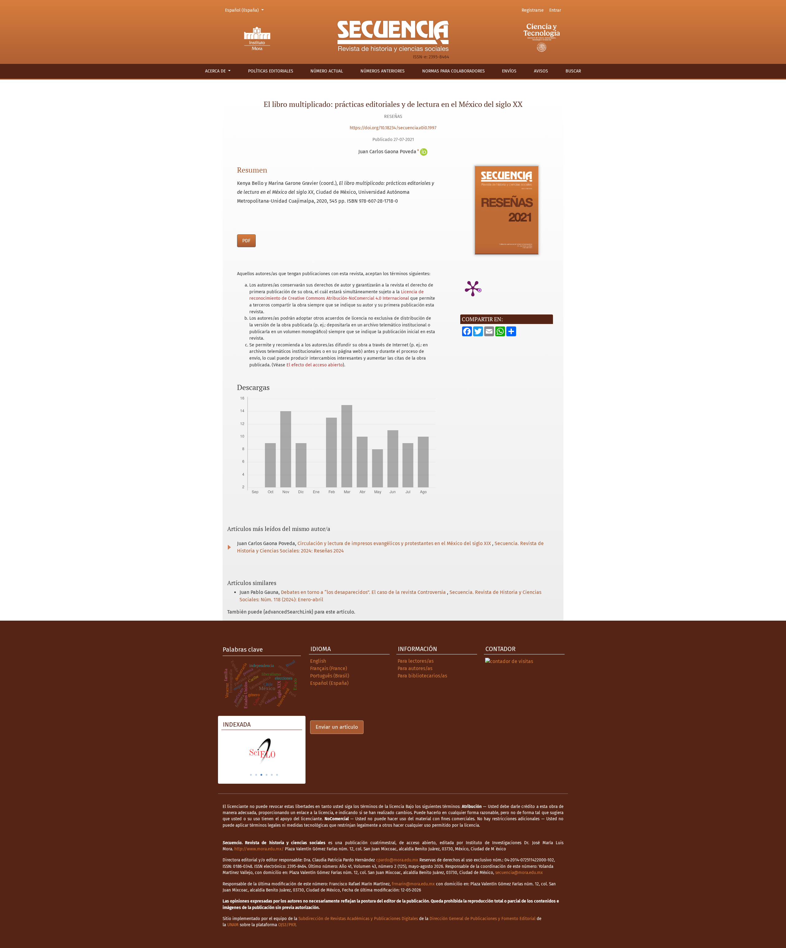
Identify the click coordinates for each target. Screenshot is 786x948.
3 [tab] (261, 775)
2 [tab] (256, 775)
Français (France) (328, 668)
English (318, 661)
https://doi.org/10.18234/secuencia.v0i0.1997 (393, 128)
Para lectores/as (416, 661)
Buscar (573, 71)
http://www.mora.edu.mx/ (259, 849)
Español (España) (245, 10)
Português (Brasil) (329, 676)
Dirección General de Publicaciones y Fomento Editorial (482, 918)
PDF (246, 241)
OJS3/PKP (286, 924)
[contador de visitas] (509, 661)
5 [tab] (272, 775)
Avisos (541, 71)
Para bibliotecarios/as (422, 676)
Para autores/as (415, 668)
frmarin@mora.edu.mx (413, 884)
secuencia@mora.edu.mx (519, 872)
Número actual (326, 71)
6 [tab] (277, 775)
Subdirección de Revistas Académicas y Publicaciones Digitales (358, 918)
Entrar (555, 10)
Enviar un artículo (337, 727)
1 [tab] (251, 775)
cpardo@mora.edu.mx (397, 860)
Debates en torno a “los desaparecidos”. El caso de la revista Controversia (364, 592)
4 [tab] (266, 775)
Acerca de (216, 71)
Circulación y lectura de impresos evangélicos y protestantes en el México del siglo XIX (395, 543)
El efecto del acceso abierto (314, 365)
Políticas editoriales (270, 71)
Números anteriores (382, 71)
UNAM (233, 924)
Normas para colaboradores (453, 71)
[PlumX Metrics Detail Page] (472, 288)
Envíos (509, 71)
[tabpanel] (262, 751)
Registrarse (533, 10)
